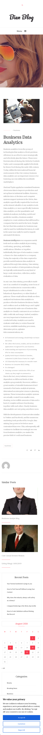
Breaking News (12, 688)
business (8, 446)
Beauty (9, 683)
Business (16, 130)
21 (27, 652)
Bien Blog (21, 17)
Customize (21, 724)
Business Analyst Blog (10, 518)
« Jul (3, 668)
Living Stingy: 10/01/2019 (11, 563)
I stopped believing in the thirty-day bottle (21, 606)
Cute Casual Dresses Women (13, 556)
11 (10, 647)
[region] (21, 715)
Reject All (21, 730)
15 (32, 647)
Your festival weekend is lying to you (19, 584)
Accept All (21, 718)
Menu (19, 31)
